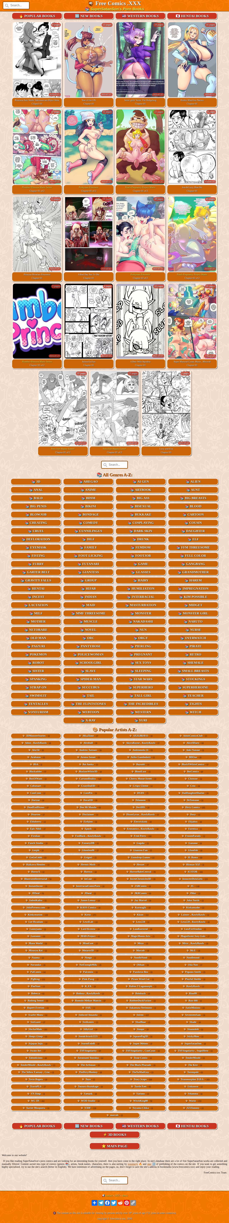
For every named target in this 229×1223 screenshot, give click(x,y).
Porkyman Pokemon (88, 187)
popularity (133, 1164)
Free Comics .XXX (118, 3)
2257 (117, 1195)
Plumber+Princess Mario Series (37, 187)
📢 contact (107, 1195)
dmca (125, 1195)
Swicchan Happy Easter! (63, 448)
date (149, 1164)
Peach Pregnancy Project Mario (140, 187)
